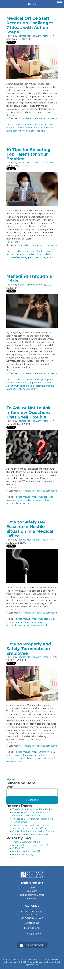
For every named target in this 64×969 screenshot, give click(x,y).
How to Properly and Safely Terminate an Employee (28, 648)
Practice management (26, 497)
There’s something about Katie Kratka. (32, 809)
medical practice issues (26, 124)
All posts (10, 779)
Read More (12, 115)
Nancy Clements (26, 284)
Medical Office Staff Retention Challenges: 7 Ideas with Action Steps (30, 25)
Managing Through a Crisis (29, 278)
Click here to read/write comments (39, 118)
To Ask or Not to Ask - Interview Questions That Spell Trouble (29, 412)
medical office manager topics (30, 845)
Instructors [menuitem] (32, 898)
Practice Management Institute (34, 35)
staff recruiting (19, 257)
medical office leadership (29, 127)
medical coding (22, 854)
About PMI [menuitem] (32, 891)
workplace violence (23, 622)
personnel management (41, 257)
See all (9, 857)
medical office (21, 251)
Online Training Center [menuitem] (32, 895)
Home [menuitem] (32, 888)
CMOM (42, 752)
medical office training (33, 130)
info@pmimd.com (35, 945)
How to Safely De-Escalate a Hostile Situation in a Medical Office (29, 528)
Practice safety (30, 389)
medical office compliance (27, 379)
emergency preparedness (29, 382)
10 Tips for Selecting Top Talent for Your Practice (28, 154)
